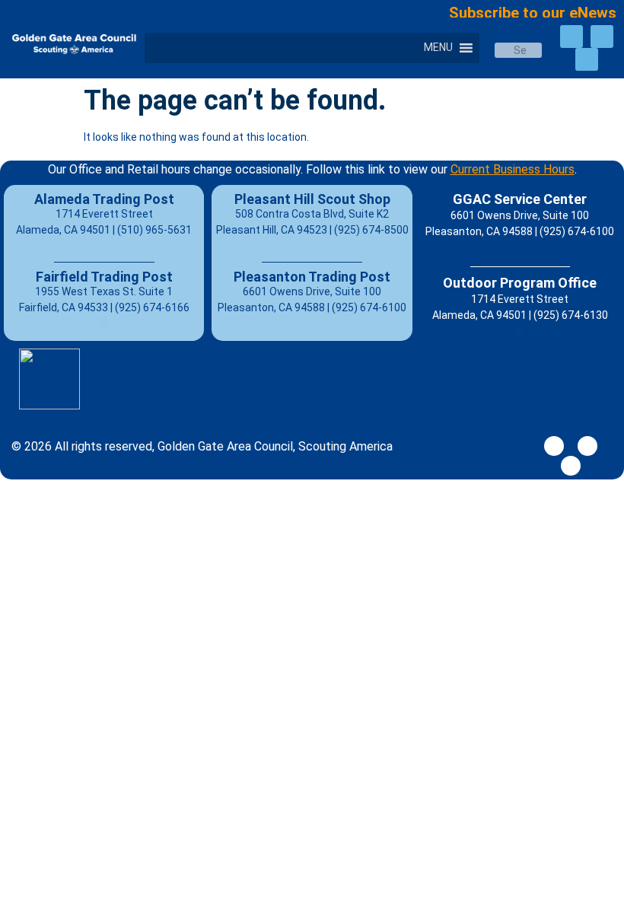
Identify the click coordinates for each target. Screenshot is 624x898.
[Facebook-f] (554, 446)
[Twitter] (602, 36)
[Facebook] (571, 36)
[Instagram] (586, 59)
